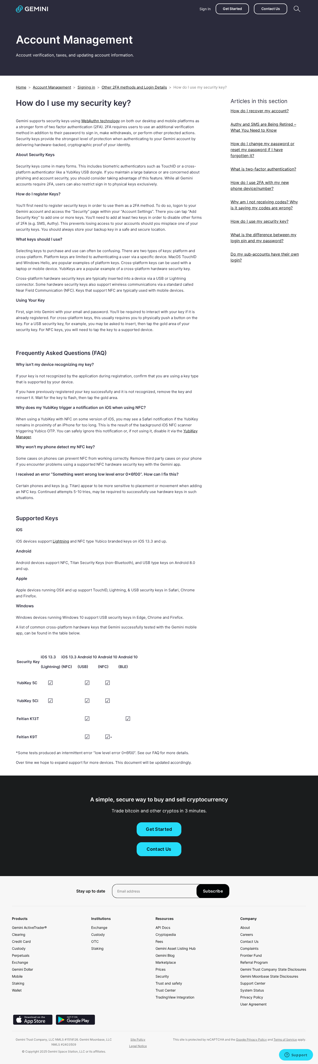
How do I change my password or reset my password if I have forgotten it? (262, 149)
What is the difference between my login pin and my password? (263, 237)
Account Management (52, 87)
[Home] (32, 8)
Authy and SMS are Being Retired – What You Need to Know (263, 127)
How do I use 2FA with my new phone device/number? (260, 185)
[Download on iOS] (33, 1023)
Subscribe (213, 891)
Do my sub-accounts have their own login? (265, 257)
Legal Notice (138, 1046)
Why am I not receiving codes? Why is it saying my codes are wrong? (264, 204)
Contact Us (270, 8)
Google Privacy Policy (251, 1039)
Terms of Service (285, 1039)
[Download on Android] (75, 1023)
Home (21, 87)
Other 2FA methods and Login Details (134, 87)
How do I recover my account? (260, 110)
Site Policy (137, 1039)
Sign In (205, 9)
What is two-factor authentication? (263, 169)
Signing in (86, 87)
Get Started (232, 8)
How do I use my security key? (259, 221)
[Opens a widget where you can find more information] (296, 1055)
